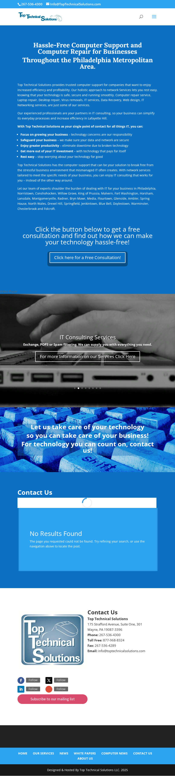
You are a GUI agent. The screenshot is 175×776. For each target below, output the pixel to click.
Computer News (114, 753)
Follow (33, 680)
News (64, 753)
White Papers (85, 753)
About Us (85, 758)
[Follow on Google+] (48, 689)
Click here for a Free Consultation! (87, 257)
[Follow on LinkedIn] (21, 689)
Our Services (43, 753)
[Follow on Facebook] (21, 680)
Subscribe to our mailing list (53, 698)
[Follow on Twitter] (48, 680)
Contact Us (142, 753)
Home (22, 753)
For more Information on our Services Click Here (87, 356)
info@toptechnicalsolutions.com (121, 651)
